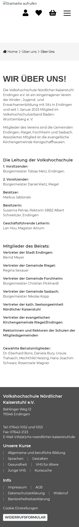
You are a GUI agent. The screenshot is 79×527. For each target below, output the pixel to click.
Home (12, 52)
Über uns (29, 52)
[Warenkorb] (52, 13)
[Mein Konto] (25, 14)
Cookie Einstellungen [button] (20, 508)
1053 (39, 427)
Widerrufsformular (25, 517)
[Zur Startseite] (20, 3)
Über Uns (47, 51)
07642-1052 (18, 427)
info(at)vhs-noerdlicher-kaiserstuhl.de (44, 437)
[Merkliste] (38, 14)
